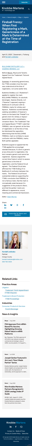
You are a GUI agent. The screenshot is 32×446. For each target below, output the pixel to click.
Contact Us (10, 431)
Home (3, 17)
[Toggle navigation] (3, 2)
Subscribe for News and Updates (17, 214)
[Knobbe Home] (16, 422)
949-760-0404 (7, 262)
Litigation (26, 17)
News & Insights (11, 17)
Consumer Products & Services (13, 306)
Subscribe (24, 2)
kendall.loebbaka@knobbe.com (12, 259)
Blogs (20, 17)
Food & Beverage (11, 309)
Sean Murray (12, 197)
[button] (29, 9)
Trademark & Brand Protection (13, 296)
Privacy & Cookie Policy (13, 433)
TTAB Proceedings (12, 299)
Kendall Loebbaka (11, 57)
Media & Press (20, 431)
